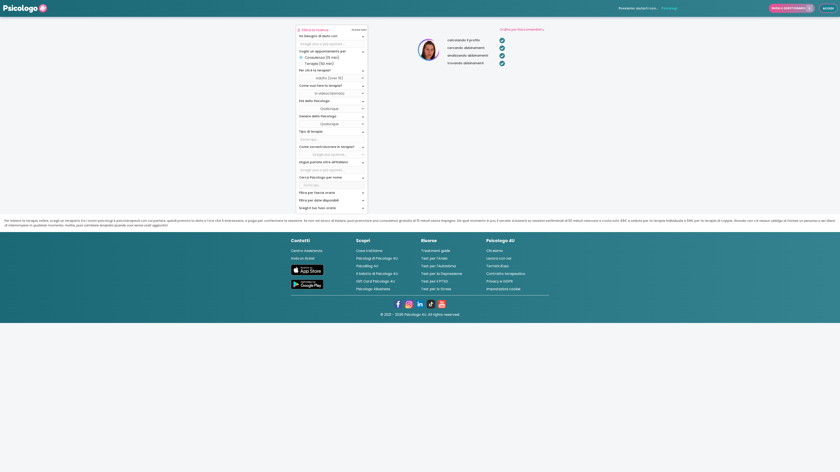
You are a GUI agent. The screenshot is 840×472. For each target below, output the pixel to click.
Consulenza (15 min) (322, 57)
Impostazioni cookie (503, 289)
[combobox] (331, 44)
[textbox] (331, 44)
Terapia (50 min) (319, 64)
